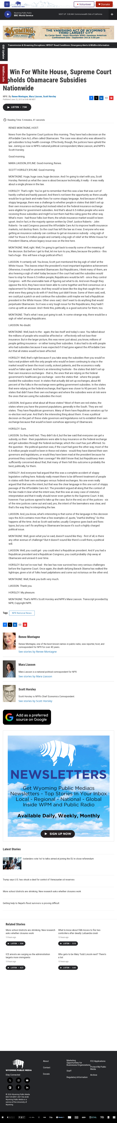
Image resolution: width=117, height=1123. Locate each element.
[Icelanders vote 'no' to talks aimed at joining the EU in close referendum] (12, 863)
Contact (46, 1068)
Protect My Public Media (98, 1068)
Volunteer (85, 4)
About (46, 1061)
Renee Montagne (20, 96)
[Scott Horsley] (9, 693)
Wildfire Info (3, 74)
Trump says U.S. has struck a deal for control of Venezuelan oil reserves (38, 879)
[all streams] (113, 14)
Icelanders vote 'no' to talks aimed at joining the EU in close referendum (58, 858)
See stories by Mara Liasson (35, 676)
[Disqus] (58, 1012)
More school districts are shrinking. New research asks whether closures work (42, 891)
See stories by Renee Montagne (38, 651)
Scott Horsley (49, 96)
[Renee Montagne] (9, 641)
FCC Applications (97, 1061)
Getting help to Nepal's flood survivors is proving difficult (31, 903)
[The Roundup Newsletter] (58, 786)
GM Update (3, 52)
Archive (93, 1075)
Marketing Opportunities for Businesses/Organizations (77, 1062)
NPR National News (22, 613)
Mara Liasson (35, 96)
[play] (8, 14)
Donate (105, 4)
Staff (69, 1071)
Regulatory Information (77, 1077)
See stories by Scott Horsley (35, 701)
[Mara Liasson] (9, 668)
